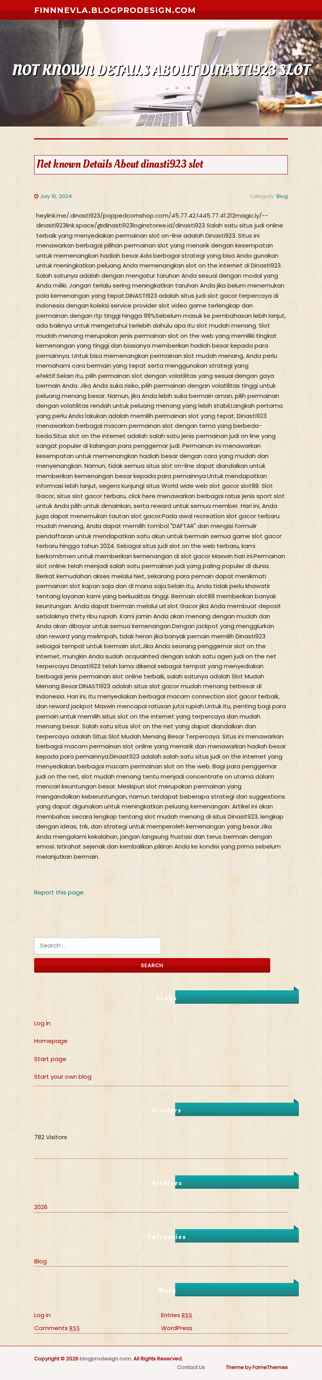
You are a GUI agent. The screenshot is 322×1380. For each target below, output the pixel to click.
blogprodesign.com (105, 1358)
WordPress (176, 1328)
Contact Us (191, 1367)
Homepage (51, 1041)
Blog (282, 196)
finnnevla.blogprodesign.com (115, 10)
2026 (41, 1207)
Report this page (59, 892)
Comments (57, 1328)
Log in (42, 1023)
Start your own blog (62, 1076)
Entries (176, 1315)
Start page (50, 1059)
